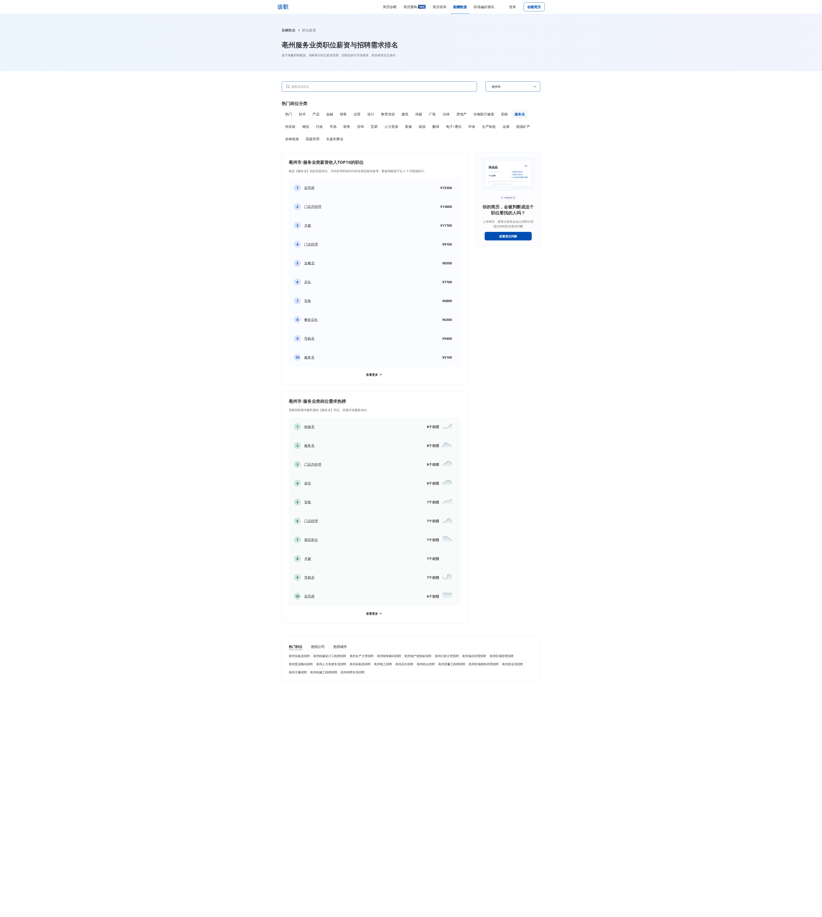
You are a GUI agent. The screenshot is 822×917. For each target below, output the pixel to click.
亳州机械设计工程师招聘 (329, 655)
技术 (302, 114)
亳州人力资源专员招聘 (331, 664)
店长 (307, 282)
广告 (432, 114)
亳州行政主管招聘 (447, 655)
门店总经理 (312, 206)
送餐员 (309, 263)
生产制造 (489, 126)
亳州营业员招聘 (512, 664)
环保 (471, 126)
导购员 (309, 338)
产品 (316, 114)
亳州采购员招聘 (360, 664)
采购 (504, 114)
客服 (408, 126)
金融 (329, 114)
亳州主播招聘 (298, 672)
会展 (506, 126)
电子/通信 (454, 126)
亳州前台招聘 (426, 664)
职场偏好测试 (484, 6)
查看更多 (372, 374)
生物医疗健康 (484, 114)
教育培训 (388, 114)
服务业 (520, 114)
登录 (512, 6)
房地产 (461, 114)
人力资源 (391, 126)
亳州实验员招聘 (299, 655)
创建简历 (534, 6)
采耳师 (309, 187)
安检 (307, 300)
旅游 (422, 126)
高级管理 (312, 139)
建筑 (405, 114)
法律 (446, 114)
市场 (333, 126)
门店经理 (311, 244)
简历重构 (410, 6)
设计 (370, 114)
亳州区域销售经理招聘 (484, 664)
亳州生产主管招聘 (362, 655)
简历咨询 (439, 6)
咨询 (360, 126)
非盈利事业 (334, 139)
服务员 (309, 357)
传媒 (418, 114)
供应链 (290, 126)
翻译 (435, 126)
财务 (346, 126)
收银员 (309, 426)
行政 (319, 126)
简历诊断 (390, 6)
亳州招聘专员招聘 (353, 672)
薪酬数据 (460, 6)
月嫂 (307, 225)
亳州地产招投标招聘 (417, 655)
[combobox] (381, 86)
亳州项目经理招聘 (474, 655)
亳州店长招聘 (404, 664)
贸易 (374, 126)
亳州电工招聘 (383, 664)
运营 (357, 114)
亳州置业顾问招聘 (301, 664)
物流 (305, 126)
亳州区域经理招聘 (502, 655)
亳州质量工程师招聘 (451, 664)
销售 (343, 114)
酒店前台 (311, 539)
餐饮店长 (311, 319)
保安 (307, 483)
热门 (288, 114)
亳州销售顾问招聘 (389, 655)
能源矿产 (523, 126)
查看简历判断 (508, 236)
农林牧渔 (292, 139)
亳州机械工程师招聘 (323, 672)
